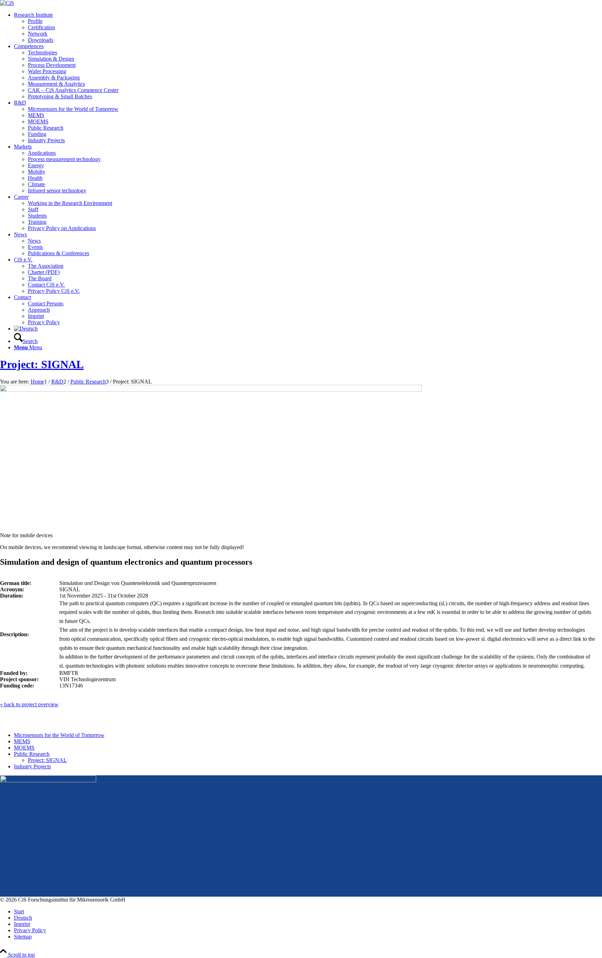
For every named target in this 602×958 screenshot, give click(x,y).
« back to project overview (29, 704)
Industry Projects (32, 766)
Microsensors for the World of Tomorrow (59, 735)
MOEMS (24, 748)
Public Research (31, 754)
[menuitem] (308, 27)
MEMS (22, 741)
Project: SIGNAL (42, 364)
